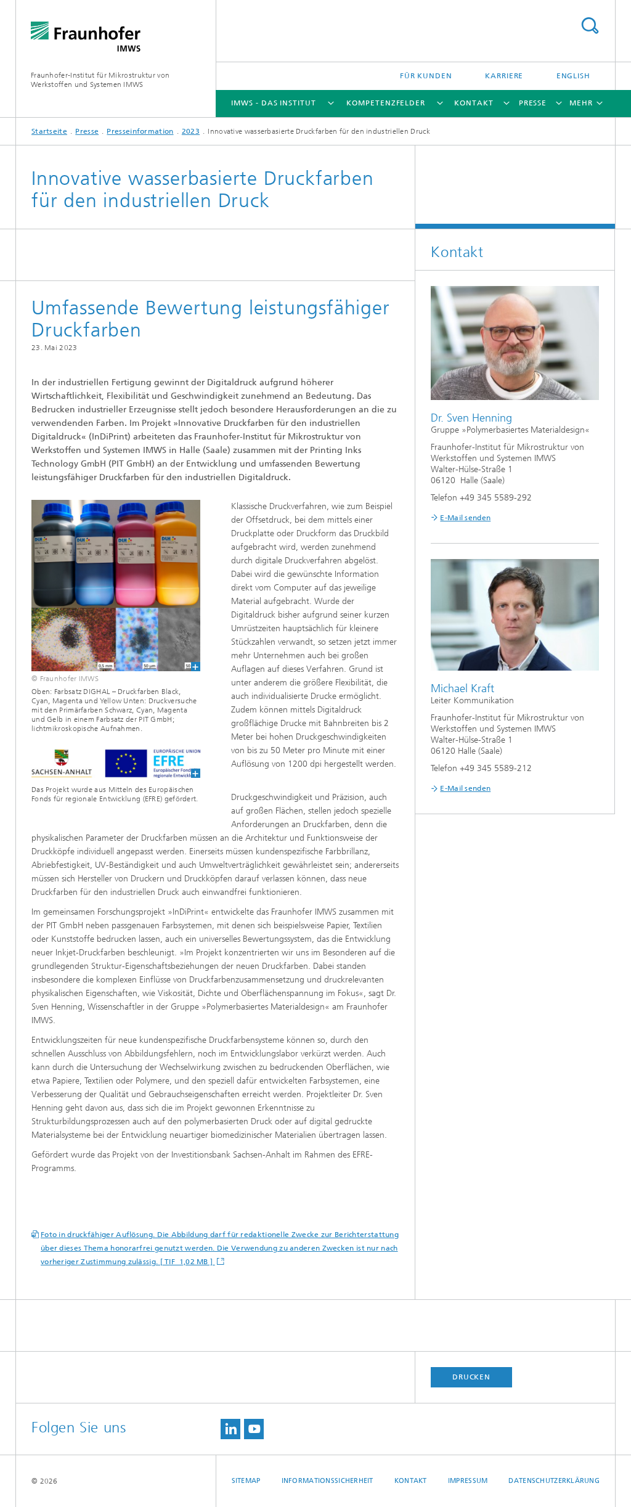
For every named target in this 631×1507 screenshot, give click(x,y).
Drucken (471, 1377)
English (573, 75)
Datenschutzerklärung (554, 1481)
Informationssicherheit (327, 1481)
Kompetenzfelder (385, 103)
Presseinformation (140, 131)
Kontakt (473, 103)
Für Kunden (426, 75)
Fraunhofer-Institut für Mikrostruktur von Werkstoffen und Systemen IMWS (100, 80)
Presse (533, 103)
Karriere (504, 75)
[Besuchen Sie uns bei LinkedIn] (230, 1429)
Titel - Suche (590, 25)
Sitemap (246, 1481)
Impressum (467, 1481)
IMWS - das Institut (273, 103)
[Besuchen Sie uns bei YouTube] (254, 1429)
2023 (191, 131)
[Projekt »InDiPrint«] (108, 585)
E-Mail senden (465, 517)
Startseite (49, 131)
